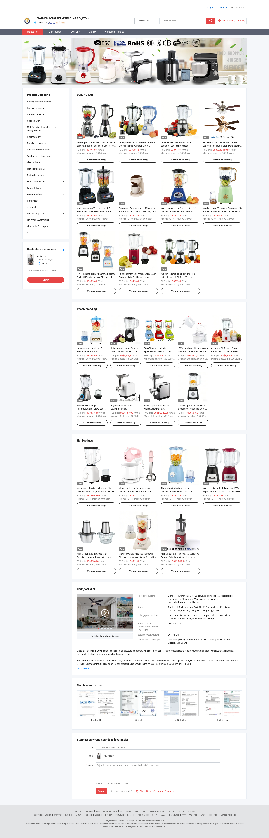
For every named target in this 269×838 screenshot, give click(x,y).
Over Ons (75, 31)
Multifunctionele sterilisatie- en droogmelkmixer (41, 129)
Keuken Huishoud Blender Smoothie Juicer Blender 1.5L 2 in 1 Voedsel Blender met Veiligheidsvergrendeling (178, 277)
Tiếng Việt (213, 815)
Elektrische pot (34, 162)
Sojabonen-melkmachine (39, 155)
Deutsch (108, 815)
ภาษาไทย (193, 815)
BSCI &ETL (96, 719)
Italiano (130, 815)
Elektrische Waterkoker (38, 219)
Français (88, 815)
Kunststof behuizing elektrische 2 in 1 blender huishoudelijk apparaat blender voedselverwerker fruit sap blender (95, 491)
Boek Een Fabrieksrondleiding (105, 635)
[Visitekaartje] (63, 249)
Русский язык (143, 815)
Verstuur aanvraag (96, 159)
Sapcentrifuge (34, 187)
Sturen (101, 791)
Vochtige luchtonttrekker (39, 101)
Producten (56, 31)
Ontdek (92, 31)
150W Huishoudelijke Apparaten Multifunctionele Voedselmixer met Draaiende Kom (193, 351)
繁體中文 (68, 815)
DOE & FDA (222, 719)
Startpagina (33, 31)
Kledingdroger (34, 136)
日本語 (78, 815)
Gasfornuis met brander (38, 149)
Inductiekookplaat (36, 168)
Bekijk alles (82, 668)
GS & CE (138, 719)
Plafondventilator (35, 175)
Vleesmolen (32, 207)
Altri (29, 232)
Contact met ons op (114, 31)
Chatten (44, 263)
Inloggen (211, 7)
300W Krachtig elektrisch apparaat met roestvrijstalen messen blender (157, 351)
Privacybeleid (125, 811)
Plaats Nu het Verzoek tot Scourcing (155, 791)
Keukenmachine (34, 194)
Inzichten (192, 811)
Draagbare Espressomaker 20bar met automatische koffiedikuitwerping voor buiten (137, 211)
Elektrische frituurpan (37, 226)
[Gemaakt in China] (42, 6)
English (48, 815)
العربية (163, 815)
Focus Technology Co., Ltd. (130, 820)
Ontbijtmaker (33, 120)
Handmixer (32, 200)
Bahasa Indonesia (228, 815)
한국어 (155, 815)
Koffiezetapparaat (36, 213)
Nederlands (174, 815)
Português (119, 815)
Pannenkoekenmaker (37, 108)
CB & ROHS (180, 719)
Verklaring (88, 811)
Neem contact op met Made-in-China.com (152, 811)
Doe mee (223, 7)
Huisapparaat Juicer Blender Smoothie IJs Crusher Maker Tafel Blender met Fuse (124, 351)
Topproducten (179, 811)
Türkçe (202, 815)
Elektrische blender (36, 181)
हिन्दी (184, 815)
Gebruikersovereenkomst (106, 811)
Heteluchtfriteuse (35, 114)
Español (98, 815)
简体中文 (58, 815)
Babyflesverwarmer (36, 143)
